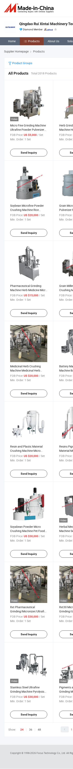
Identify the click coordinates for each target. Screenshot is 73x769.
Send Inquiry (29, 152)
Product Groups (22, 63)
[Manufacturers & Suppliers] (29, 8)
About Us (53, 41)
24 (22, 729)
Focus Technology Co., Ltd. (51, 753)
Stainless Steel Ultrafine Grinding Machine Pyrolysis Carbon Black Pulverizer (27, 691)
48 (39, 729)
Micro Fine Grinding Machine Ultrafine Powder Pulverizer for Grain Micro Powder (28, 129)
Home (12, 41)
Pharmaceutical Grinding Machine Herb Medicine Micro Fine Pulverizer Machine (28, 290)
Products (34, 41)
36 (30, 729)
